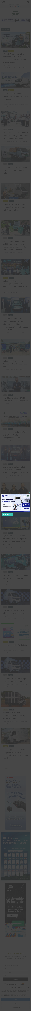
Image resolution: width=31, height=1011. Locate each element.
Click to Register (7, 514)
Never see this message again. (15, 518)
